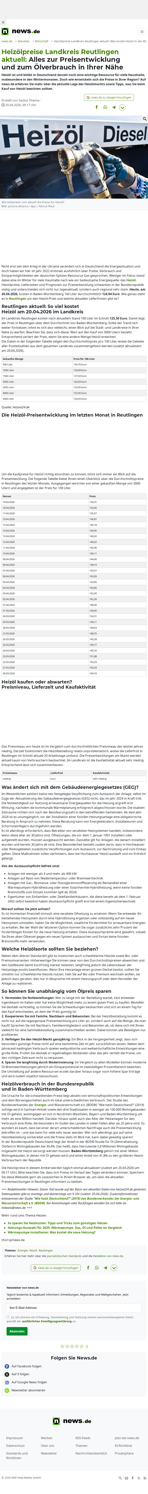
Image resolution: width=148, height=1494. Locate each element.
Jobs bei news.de (127, 1438)
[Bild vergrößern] (145, 119)
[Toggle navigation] (142, 31)
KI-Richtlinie (123, 1446)
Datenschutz (15, 1446)
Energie (23, 1250)
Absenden (17, 1331)
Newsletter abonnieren (28, 1390)
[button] (109, 97)
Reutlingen (46, 1250)
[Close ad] (3, 22)
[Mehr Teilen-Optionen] (122, 107)
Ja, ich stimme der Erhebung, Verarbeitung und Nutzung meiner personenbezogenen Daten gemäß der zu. (70, 1319)
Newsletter (49, 1453)
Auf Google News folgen (29, 1382)
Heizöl (33, 1250)
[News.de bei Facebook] (132, 1478)
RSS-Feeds (83, 1438)
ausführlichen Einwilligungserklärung (47, 1321)
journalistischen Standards (64, 1256)
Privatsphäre (124, 1453)
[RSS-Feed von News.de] (144, 1478)
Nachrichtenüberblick (91, 1453)
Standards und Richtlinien (17, 1455)
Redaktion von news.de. (108, 1256)
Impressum (14, 1438)
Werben (46, 1438)
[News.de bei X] (138, 1478)
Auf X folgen (20, 1374)
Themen (81, 1446)
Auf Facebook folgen (26, 1366)
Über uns (47, 1446)
